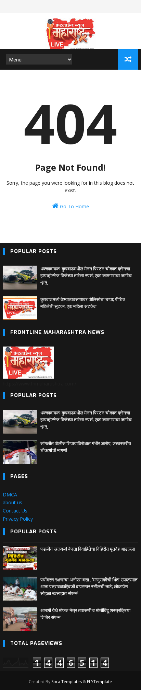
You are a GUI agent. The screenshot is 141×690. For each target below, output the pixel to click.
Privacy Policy (18, 519)
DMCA (10, 494)
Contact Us (15, 510)
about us (12, 502)
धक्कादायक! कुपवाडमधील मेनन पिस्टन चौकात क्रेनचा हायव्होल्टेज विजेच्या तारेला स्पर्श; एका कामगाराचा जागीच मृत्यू (86, 275)
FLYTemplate (99, 682)
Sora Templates (66, 682)
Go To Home (74, 206)
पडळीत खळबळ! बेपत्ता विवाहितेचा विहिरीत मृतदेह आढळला (87, 549)
